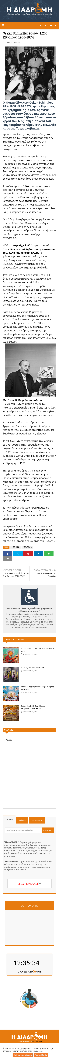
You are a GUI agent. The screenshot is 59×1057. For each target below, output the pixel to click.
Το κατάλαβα (40, 1055)
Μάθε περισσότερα (22, 1055)
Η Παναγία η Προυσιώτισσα (32, 667)
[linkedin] (55, 25)
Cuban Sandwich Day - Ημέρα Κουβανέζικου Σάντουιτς (33, 707)
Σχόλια (22, 820)
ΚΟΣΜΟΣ (27, 547)
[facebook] (41, 25)
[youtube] (51, 25)
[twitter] (45, 25)
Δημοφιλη (37, 820)
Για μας (9, 819)
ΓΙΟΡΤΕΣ (15, 547)
